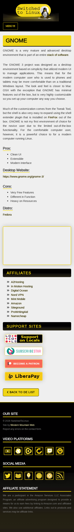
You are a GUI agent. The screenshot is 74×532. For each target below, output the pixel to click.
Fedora (7, 215)
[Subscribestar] (24, 351)
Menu (9, 26)
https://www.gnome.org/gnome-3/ (23, 176)
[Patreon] (24, 363)
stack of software (57, 55)
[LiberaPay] (24, 376)
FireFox (52, 117)
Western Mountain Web (22, 425)
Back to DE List (22, 392)
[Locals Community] (24, 338)
